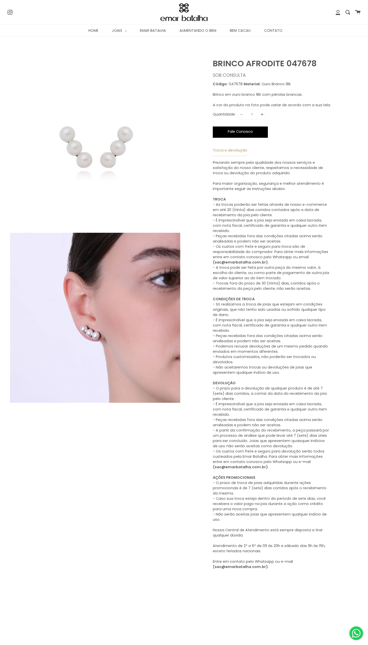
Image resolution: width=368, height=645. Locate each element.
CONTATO (273, 30)
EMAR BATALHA (153, 30)
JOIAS (117, 30)
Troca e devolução (230, 150)
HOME (93, 30)
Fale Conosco (240, 131)
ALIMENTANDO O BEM (197, 30)
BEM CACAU (240, 30)
